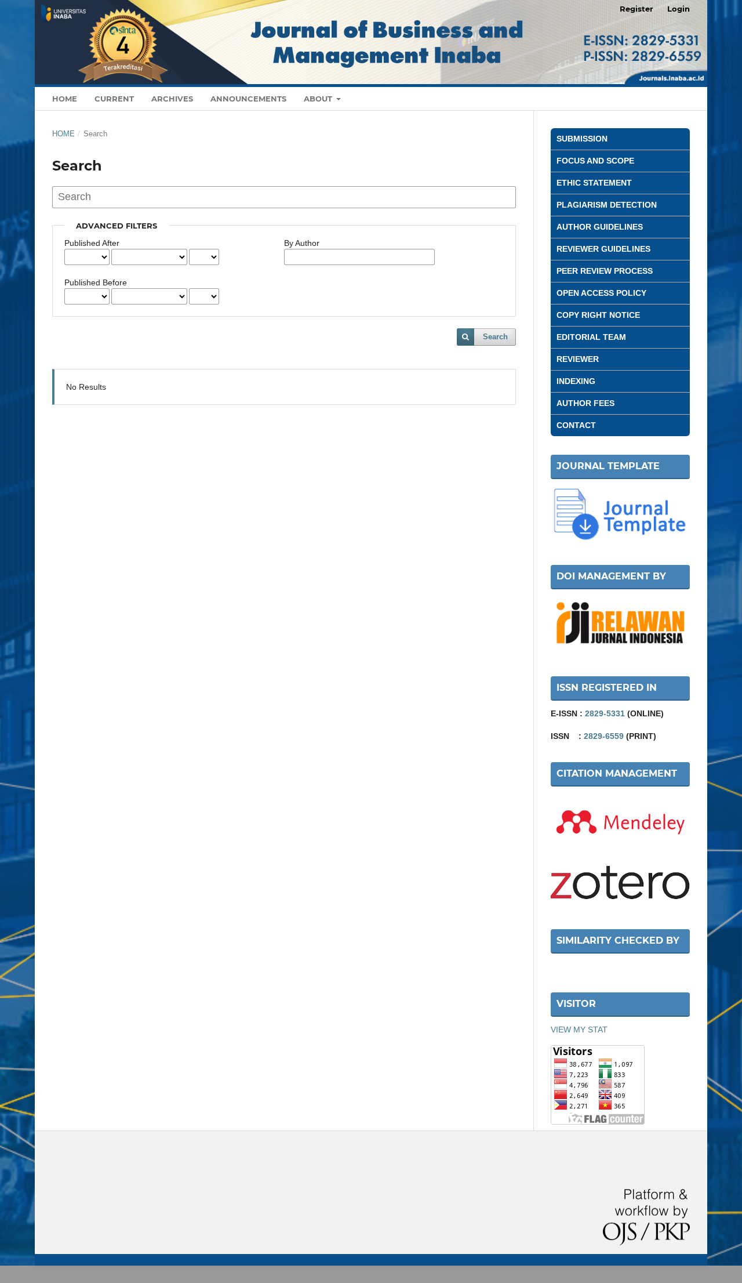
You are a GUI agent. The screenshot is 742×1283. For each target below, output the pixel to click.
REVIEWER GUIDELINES (603, 248)
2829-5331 (605, 713)
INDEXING (575, 381)
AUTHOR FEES (585, 403)
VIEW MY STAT (579, 1029)
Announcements (248, 98)
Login (678, 8)
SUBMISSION (582, 138)
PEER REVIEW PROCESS (604, 271)
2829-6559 (604, 736)
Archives (172, 98)
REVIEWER (577, 359)
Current (114, 98)
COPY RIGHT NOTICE (598, 315)
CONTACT (576, 425)
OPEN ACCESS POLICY (601, 293)
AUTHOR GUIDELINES (599, 226)
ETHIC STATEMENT (594, 182)
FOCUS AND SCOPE (595, 160)
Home (64, 98)
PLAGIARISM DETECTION (606, 204)
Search (495, 336)
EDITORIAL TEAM (591, 337)
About (319, 98)
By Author (301, 243)
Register (636, 8)
